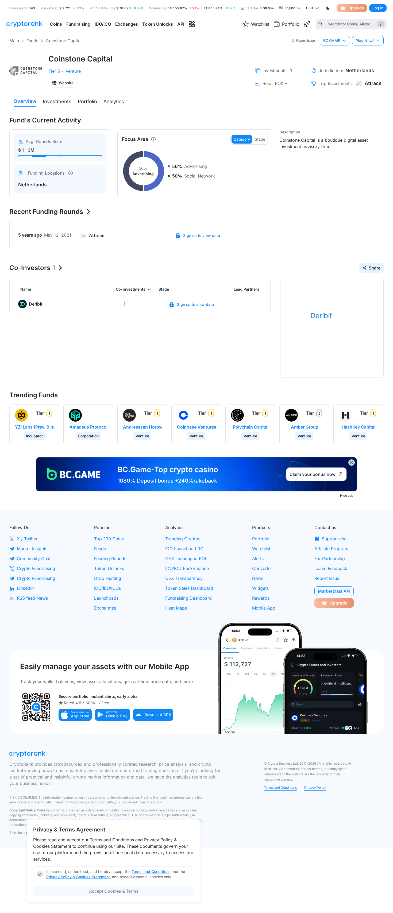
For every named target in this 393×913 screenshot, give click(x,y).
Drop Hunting (107, 578)
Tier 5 (54, 71)
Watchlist (261, 548)
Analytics (113, 101)
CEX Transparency (184, 578)
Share (374, 268)
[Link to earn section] (307, 24)
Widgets (260, 588)
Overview (25, 101)
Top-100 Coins (109, 538)
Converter (262, 568)
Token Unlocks (109, 568)
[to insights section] (191, 24)
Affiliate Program (331, 548)
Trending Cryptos (182, 538)
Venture (73, 71)
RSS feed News (32, 598)
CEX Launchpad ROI (185, 558)
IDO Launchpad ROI (185, 548)
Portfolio (87, 101)
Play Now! (365, 40)
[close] (351, 462)
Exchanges (105, 608)
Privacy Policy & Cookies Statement (78, 877)
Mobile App (263, 608)
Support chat (335, 538)
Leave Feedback (330, 568)
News (257, 578)
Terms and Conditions (280, 787)
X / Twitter (27, 538)
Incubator (34, 436)
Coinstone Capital (64, 40)
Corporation (88, 436)
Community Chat (34, 558)
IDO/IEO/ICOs (107, 588)
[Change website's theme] (328, 8)
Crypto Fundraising (36, 568)
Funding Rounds (110, 558)
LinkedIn (25, 588)
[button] (75, 715)
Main (14, 40)
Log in (377, 8)
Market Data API (334, 591)
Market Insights (32, 548)
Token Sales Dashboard (189, 588)
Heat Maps (176, 608)
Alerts (258, 558)
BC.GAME (331, 40)
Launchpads (106, 598)
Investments (57, 101)
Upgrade (356, 8)
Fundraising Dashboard (188, 598)
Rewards (260, 598)
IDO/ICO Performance (187, 568)
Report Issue (326, 578)
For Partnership (329, 558)
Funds (32, 40)
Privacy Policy (315, 787)
